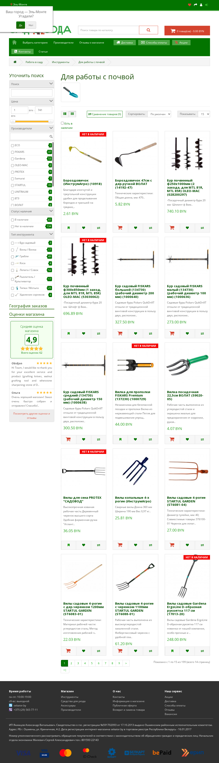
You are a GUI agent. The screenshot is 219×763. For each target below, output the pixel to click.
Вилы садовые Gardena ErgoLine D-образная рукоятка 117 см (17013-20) (186, 608)
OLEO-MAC (21, 165)
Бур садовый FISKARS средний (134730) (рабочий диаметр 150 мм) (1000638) (82, 397)
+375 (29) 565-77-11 (26, 710)
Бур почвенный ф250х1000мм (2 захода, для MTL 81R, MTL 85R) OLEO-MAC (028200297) (185, 187)
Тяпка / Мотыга (29, 288)
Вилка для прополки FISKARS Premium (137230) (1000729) (132, 395)
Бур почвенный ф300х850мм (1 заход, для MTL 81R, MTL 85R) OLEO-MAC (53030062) (82, 291)
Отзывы (170, 710)
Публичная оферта (125, 705)
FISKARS (19, 152)
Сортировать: (136, 114)
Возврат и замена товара (129, 710)
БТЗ (17, 198)
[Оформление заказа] (195, 5)
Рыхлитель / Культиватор (25, 279)
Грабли (24, 256)
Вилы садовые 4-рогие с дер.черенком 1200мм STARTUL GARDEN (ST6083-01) (83, 608)
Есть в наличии (67, 126)
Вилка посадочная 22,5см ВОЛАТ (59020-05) (185, 395)
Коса (22, 263)
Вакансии (171, 714)
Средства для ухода (73, 701)
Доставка (127, 42)
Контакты (25, 51)
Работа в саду (34, 62)
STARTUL (20, 185)
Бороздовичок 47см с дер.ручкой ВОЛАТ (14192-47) (133, 183)
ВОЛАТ (19, 205)
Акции (183, 42)
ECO (17, 145)
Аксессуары (68, 705)
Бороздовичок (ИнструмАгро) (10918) (82, 182)
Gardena (20, 158)
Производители (71, 710)
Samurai (20, 178)
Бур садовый (27, 243)
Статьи (43, 51)
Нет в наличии (24, 226)
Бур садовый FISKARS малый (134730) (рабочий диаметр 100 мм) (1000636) (186, 291)
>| (65, 670)
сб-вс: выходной (19, 701)
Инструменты (60, 62)
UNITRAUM (21, 192)
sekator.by (20, 705)
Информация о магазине (129, 701)
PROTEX (19, 172)
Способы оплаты (156, 42)
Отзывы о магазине (91, 42)
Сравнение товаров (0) (106, 114)
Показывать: (188, 114)
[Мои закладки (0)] (189, 5)
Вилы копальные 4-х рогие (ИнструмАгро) (133, 499)
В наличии (21, 219)
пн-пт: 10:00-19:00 (20, 697)
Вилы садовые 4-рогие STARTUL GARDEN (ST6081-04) (186, 501)
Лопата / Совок (28, 270)
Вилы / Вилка (27, 249)
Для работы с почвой (91, 62)
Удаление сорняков (31, 294)
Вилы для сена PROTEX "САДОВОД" (82, 499)
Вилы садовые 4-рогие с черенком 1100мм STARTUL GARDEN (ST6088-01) (134, 608)
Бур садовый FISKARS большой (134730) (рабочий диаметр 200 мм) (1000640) (134, 291)
